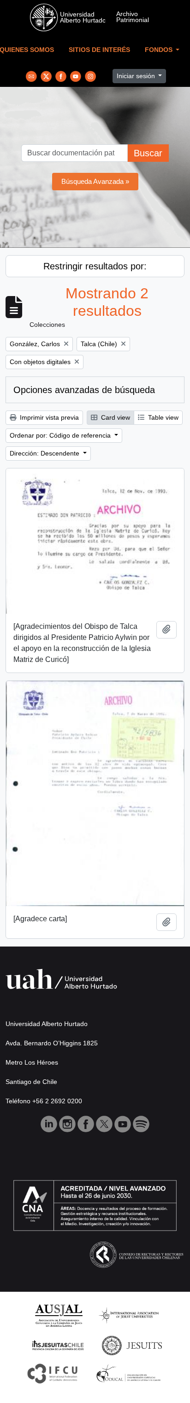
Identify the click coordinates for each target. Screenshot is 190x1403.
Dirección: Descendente (45, 453)
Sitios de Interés (99, 49)
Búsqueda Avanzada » (95, 181)
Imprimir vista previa (48, 417)
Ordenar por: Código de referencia (61, 435)
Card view (114, 417)
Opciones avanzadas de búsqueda (84, 390)
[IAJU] (129, 1315)
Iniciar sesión (137, 76)
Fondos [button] (159, 49)
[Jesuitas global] (132, 1345)
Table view (162, 417)
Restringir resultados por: (95, 266)
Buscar (148, 153)
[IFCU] (52, 1373)
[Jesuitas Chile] (58, 1345)
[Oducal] (130, 1373)
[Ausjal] (58, 1315)
